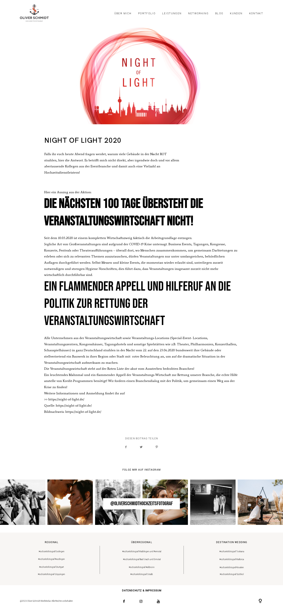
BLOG (219, 13)
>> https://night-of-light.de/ (64, 399)
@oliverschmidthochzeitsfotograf (141, 504)
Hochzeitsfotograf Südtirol (232, 574)
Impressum (153, 590)
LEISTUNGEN (171, 13)
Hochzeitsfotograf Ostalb (141, 574)
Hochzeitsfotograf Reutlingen (51, 559)
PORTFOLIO (147, 13)
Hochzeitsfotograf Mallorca (231, 559)
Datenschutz (132, 590)
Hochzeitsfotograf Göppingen (51, 574)
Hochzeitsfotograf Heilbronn (142, 567)
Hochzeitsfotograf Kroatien (232, 567)
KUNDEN (236, 13)
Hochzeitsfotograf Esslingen (51, 551)
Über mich (123, 13)
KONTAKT (256, 13)
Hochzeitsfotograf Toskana (231, 551)
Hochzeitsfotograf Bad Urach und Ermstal (142, 559)
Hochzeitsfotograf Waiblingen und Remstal (141, 551)
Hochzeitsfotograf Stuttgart (51, 567)
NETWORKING (198, 13)
